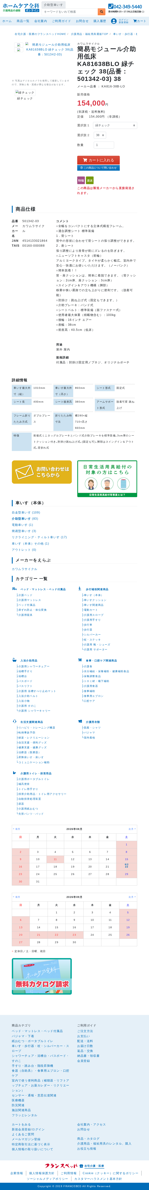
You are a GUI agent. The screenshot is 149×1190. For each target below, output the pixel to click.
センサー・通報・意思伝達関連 (34, 1095)
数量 (80, 145)
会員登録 (83, 1060)
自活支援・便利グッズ (33, 742)
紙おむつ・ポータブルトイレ (32, 1041)
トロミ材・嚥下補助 (96, 681)
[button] (125, 7)
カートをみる (21, 1124)
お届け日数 (85, 1045)
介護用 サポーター (96, 649)
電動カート (91, 609)
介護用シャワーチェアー (34, 666)
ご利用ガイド (61, 21)
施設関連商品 (21, 1110)
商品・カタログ (88, 1138)
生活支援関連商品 (32, 722)
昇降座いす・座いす (31, 757)
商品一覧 (23, 21)
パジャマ (89, 732)
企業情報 (16, 1173)
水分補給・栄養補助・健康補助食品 (106, 671)
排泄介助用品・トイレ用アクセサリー (43, 793)
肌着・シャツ (92, 727)
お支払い (83, 1036)
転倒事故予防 (27, 732)
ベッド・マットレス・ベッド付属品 (43, 589)
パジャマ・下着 (23, 1036)
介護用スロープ (94, 614)
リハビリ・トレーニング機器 (37, 727)
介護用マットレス (30, 600)
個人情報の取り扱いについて (32, 1149)
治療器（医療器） (30, 752)
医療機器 (18, 1100)
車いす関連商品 (94, 604)
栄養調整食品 (92, 676)
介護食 (88, 666)
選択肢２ (83, 135)
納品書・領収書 (88, 1055)
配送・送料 (85, 1041)
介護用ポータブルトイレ (34, 779)
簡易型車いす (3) (24, 531)
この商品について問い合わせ (100, 167)
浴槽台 (23, 676)
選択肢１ (83, 125)
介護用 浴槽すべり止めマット (37, 691)
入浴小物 (24, 700)
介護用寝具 (26, 614)
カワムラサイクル (24, 569)
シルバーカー (92, 634)
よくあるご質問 (23, 1134)
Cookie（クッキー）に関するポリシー (110, 1173)
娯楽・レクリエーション (34, 737)
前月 (17, 829)
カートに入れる (101, 160)
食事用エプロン (94, 696)
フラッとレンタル (24, 1115)
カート (142, 21)
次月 (131, 829)
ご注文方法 (85, 1031)
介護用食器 (91, 686)
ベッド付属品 (27, 604)
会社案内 (40, 21)
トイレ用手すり (28, 789)
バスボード (26, 681)
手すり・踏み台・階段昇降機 (32, 1065)
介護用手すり (92, 619)
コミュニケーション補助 (34, 762)
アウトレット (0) (24, 549)
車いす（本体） (94, 595)
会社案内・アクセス (91, 1124)
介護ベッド (26, 595)
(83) (25, 518)
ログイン (38, 1129)
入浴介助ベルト (28, 696)
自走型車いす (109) (26, 512)
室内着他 (89, 737)
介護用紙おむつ (28, 808)
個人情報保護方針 (42, 1173)
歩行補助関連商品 (97, 589)
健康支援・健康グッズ (33, 747)
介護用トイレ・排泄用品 (36, 773)
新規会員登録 (21, 1129)
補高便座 (24, 783)
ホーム (7, 21)
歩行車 (88, 624)
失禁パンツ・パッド (31, 813)
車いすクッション (95, 600)
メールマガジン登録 (26, 1139)
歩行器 (88, 629)
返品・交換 (85, 1050)
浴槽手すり (26, 671)
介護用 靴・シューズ (97, 644)
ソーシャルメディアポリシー (47, 1178)
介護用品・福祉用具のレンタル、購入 (104, 1143)
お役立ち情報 (86, 1148)
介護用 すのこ (28, 705)
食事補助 (89, 691)
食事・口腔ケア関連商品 (101, 660)
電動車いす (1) (22, 524)
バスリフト (26, 686)
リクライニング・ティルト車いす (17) (39, 537)
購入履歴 (100, 21)
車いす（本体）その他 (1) (30, 543)
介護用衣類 (93, 722)
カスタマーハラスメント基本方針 (98, 1178)
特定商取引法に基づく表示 (31, 1144)
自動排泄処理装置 (30, 798)
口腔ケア (89, 700)
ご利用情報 (69, 1173)
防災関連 (18, 1105)
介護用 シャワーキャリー (35, 710)
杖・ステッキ (92, 639)
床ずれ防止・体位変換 (33, 609)
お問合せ (82, 21)
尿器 (21, 803)
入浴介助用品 (29, 660)
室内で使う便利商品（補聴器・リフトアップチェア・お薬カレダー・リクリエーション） (40, 1085)
